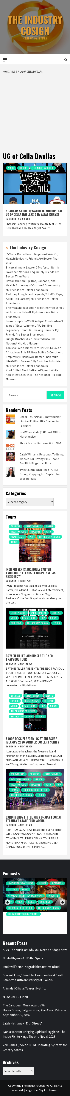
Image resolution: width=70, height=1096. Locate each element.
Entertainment (33, 526)
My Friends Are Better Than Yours (25, 895)
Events (49, 695)
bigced (12, 218)
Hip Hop (23, 167)
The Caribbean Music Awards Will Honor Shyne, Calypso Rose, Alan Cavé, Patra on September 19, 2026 (34, 1010)
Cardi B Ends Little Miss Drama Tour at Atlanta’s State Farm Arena (34, 819)
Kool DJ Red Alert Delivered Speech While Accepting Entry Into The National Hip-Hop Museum (34, 374)
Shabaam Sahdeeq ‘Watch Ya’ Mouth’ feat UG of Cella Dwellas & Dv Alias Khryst (34, 213)
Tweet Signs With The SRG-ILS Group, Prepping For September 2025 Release (40, 474)
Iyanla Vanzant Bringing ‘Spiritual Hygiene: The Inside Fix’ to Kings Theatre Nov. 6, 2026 (34, 1034)
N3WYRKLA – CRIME (16, 997)
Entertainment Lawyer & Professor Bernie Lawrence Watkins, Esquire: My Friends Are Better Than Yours (33, 272)
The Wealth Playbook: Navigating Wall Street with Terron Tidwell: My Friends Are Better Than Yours (35, 312)
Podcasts (53, 895)
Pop (31, 536)
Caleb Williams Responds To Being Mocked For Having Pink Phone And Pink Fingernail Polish (42, 458)
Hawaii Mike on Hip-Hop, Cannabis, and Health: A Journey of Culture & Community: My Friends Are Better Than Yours (33, 285)
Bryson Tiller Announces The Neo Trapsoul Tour (29, 658)
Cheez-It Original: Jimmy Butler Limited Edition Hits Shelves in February (40, 421)
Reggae (31, 901)
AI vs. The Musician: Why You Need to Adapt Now (35, 950)
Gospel (49, 526)
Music (11, 167)
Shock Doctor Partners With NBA (40, 443)
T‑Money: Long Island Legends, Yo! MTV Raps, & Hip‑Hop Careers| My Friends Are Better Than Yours (34, 298)
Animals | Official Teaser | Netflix (24, 988)
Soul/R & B (16, 623)
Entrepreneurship (20, 779)
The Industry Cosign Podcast (23, 914)
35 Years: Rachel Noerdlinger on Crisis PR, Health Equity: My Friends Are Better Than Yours (32, 258)
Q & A (19, 901)
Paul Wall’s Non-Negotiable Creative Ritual (31, 967)
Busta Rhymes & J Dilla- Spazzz (24, 958)
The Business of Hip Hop (23, 711)
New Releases (17, 536)
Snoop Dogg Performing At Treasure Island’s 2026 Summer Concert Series (32, 740)
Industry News (18, 531)
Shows (53, 618)
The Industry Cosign (35, 25)
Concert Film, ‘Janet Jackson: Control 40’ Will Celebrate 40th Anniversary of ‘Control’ (33, 977)
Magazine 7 (32, 1090)
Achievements (17, 774)
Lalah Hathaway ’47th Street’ (22, 1023)
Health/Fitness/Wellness (20, 883)
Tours (14, 542)
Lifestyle (35, 531)
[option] (35, 907)
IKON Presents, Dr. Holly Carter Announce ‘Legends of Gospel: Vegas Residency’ (31, 573)
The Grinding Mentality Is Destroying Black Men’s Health (33, 920)
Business (15, 526)
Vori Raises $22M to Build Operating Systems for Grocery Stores (35, 1047)
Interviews (57, 883)
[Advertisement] (35, 110)
